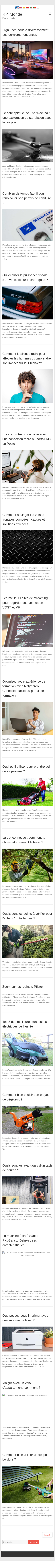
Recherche (34, 1542)
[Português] (34, 8)
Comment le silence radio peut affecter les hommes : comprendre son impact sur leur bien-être (26, 358)
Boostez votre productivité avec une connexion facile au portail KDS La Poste (27, 438)
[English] (20, 8)
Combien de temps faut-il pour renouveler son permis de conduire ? (26, 198)
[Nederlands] (38, 8)
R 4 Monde (12, 14)
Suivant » (47, 1535)
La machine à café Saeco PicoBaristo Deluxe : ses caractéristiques (20, 1240)
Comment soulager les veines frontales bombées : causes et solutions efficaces (23, 519)
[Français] (17, 8)
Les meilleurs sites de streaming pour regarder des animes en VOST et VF (25, 602)
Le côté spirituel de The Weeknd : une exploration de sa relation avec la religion (26, 117)
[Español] (24, 8)
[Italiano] (31, 8)
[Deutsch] (27, 8)
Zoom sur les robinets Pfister (22, 986)
